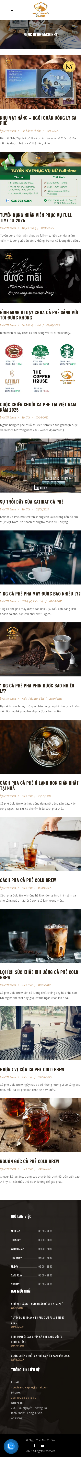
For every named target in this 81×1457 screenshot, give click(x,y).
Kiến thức (38, 601)
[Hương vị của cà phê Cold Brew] (40, 1033)
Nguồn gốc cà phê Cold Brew (29, 1161)
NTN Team (10, 131)
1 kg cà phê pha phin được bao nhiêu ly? (37, 688)
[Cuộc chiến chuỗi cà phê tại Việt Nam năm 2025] (40, 368)
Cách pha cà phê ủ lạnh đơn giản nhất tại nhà (39, 785)
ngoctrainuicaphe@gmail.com (30, 1387)
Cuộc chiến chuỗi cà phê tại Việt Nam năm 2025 (38, 407)
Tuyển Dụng (29, 228)
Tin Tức (26, 417)
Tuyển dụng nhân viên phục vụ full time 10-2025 (36, 217)
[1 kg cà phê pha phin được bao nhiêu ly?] (40, 649)
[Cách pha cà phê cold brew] (40, 844)
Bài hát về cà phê (31, 131)
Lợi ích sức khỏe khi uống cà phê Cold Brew (39, 974)
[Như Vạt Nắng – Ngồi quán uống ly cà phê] (40, 82)
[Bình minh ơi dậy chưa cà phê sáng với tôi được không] (40, 276)
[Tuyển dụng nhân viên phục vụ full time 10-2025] (40, 179)
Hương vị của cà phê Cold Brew (32, 1069)
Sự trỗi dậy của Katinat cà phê (32, 501)
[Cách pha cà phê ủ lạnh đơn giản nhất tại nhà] (40, 747)
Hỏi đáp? (26, 601)
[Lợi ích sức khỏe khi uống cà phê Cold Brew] (40, 936)
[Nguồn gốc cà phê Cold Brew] (40, 1125)
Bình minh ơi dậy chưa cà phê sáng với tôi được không (39, 315)
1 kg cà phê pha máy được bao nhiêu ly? (40, 593)
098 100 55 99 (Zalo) (24, 1397)
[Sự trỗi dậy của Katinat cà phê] (40, 466)
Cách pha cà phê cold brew (28, 880)
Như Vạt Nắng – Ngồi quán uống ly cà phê (38, 120)
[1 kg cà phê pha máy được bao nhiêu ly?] (40, 557)
